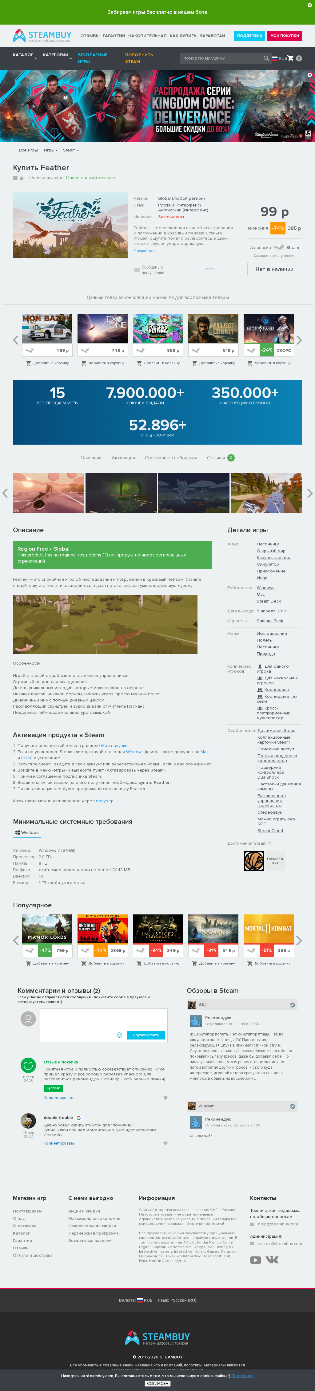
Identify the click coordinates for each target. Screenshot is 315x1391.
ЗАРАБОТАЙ (212, 35)
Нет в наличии (274, 269)
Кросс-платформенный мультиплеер (273, 713)
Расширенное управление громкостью (271, 800)
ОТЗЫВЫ (90, 35)
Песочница (268, 544)
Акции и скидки (84, 1211)
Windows (135, 751)
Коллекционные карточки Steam (274, 740)
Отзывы (219, 458)
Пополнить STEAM (139, 58)
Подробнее (144, 251)
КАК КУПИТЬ (183, 35)
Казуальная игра (274, 557)
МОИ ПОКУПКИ (284, 35)
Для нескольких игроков (277, 680)
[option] (47, 340)
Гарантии (22, 1240)
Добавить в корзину (51, 363)
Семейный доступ (275, 749)
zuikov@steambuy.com (280, 1243)
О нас (19, 1218)
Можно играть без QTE (276, 821)
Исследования (272, 633)
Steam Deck (269, 601)
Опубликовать (146, 1035)
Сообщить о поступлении (153, 269)
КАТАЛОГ (23, 54)
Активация (123, 458)
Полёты (265, 640)
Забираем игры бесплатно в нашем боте (157, 12)
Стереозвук (269, 812)
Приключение (271, 571)
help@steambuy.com (278, 1224)
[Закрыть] (310, 5)
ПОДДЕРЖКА (249, 35)
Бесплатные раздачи (90, 1240)
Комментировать (59, 1097)
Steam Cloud (270, 830)
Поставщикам (27, 1211)
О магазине (25, 1225)
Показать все (275, 861)
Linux (26, 757)
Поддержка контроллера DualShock (270, 772)
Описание (91, 458)
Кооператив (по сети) (277, 699)
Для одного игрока (273, 669)
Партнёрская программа (93, 1233)
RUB (283, 58)
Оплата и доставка (33, 1255)
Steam (69, 150)
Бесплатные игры (92, 58)
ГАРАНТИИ (114, 35)
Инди (262, 577)
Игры (49, 150)
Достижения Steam (277, 730)
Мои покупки (114, 745)
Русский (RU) (183, 1300)
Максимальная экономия (94, 1218)
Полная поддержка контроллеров (277, 758)
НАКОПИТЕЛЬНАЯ (147, 35)
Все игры (28, 150)
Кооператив (277, 689)
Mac (205, 751)
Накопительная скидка (92, 1225)
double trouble (58, 1117)
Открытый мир (271, 550)
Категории (55, 54)
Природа (266, 653)
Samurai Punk (270, 620)
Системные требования (171, 458)
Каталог (21, 1233)
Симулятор (268, 564)
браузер (105, 801)
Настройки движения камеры (279, 786)
